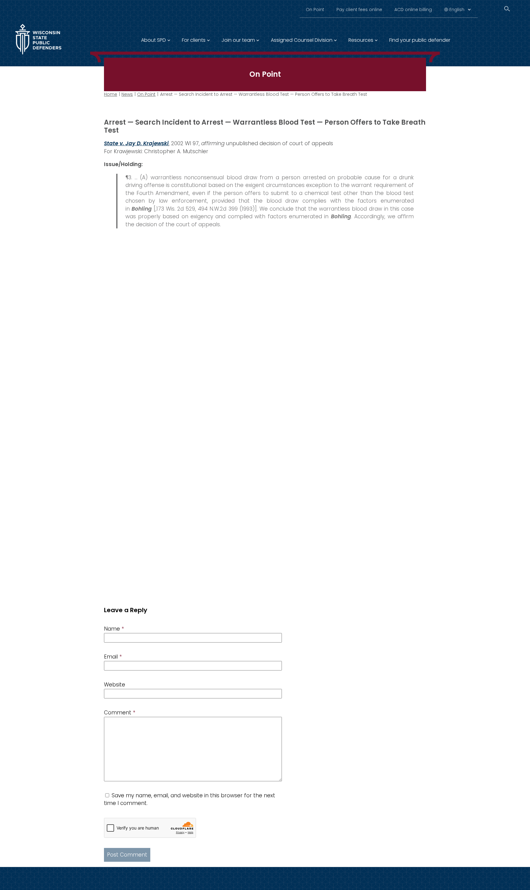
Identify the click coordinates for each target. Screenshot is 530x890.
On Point (315, 9)
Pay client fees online (359, 9)
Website (114, 684)
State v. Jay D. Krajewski (136, 143)
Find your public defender (419, 40)
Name (114, 628)
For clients (193, 40)
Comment (119, 712)
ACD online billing (413, 9)
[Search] (507, 8)
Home (110, 94)
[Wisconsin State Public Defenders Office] (38, 56)
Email (113, 656)
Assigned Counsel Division (301, 40)
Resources (360, 40)
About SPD (153, 40)
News (127, 94)
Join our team (238, 40)
